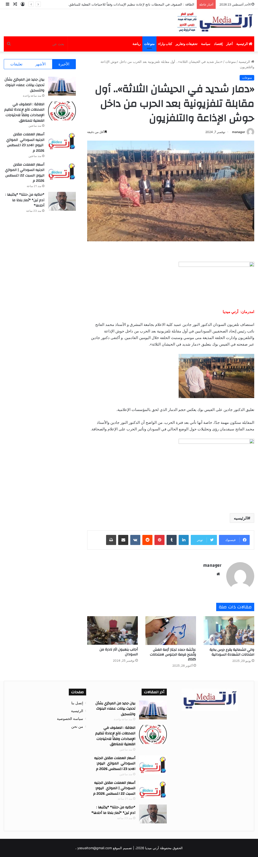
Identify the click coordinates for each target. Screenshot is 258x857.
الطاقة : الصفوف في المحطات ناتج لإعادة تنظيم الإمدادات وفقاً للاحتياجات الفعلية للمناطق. (24, 112)
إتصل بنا (77, 703)
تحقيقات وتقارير (187, 44)
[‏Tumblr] (172, 540)
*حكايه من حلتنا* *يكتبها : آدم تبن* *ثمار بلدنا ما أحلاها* (24, 200)
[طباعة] (111, 540)
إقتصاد (218, 44)
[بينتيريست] (159, 540)
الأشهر (40, 64)
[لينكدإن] (184, 540)
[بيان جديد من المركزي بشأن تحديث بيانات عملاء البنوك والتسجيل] (62, 86)
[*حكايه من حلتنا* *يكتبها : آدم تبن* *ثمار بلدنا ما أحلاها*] (62, 201)
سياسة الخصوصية (70, 719)
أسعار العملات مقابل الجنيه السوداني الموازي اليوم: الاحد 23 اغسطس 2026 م (25, 142)
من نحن (77, 726)
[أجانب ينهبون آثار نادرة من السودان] (112, 630)
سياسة (205, 44)
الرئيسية (242, 44)
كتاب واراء (165, 44)
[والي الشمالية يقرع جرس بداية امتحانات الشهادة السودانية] (229, 630)
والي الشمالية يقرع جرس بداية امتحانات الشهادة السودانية (232, 652)
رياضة (137, 44)
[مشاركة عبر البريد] (123, 540)
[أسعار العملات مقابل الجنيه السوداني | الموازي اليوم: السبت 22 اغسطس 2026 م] (62, 171)
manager (238, 132)
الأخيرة (63, 64)
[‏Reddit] (147, 540)
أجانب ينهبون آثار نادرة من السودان (119, 652)
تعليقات (16, 64)
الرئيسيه (241, 518)
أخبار (229, 44)
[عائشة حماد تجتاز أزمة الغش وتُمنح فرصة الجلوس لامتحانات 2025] (170, 630)
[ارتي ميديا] (215, 23)
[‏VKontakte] (135, 540)
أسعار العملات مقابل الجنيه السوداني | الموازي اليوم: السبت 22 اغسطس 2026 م (24, 172)
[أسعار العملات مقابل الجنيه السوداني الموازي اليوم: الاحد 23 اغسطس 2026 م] (62, 141)
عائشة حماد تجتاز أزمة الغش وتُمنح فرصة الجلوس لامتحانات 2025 (173, 654)
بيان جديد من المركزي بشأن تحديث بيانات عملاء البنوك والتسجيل (24, 85)
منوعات (149, 44)
